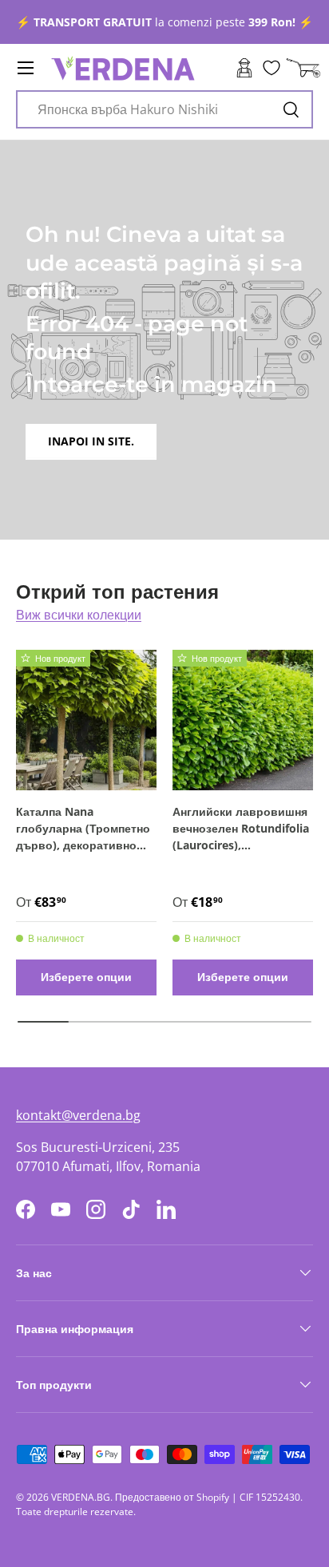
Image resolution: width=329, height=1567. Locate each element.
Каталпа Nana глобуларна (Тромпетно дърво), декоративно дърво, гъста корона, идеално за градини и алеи (83, 828)
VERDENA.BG (80, 1497)
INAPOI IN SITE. (91, 441)
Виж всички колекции (78, 614)
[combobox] (164, 109)
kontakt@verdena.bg (78, 1115)
